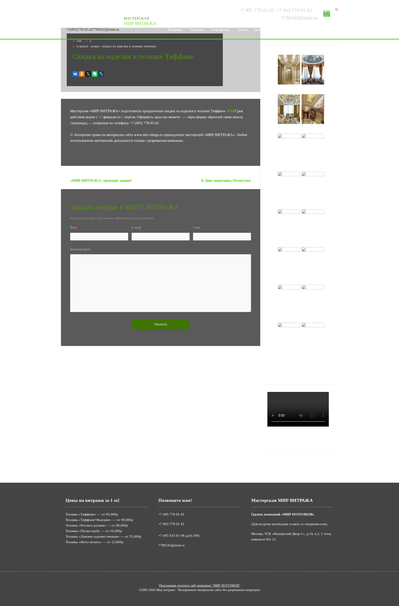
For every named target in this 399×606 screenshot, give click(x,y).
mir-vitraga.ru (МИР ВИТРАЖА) (297, 464)
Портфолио (221, 30)
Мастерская (140, 21)
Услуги (273, 30)
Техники (197, 30)
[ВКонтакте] (75, 74)
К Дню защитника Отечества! (226, 180)
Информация (297, 30)
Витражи (175, 30)
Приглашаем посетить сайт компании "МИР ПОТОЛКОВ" (199, 585)
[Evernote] (94, 74)
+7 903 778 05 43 (294, 10)
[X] (88, 74)
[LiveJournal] (101, 74)
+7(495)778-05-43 (79, 29)
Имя (74, 227)
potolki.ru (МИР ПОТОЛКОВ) (296, 458)
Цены (258, 30)
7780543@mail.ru (106, 29)
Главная (82, 46)
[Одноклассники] (82, 74)
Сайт (196, 227)
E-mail (138, 227)
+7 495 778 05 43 (256, 10)
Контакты (323, 30)
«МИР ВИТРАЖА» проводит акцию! (101, 180)
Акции (242, 30)
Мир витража (77, 15)
